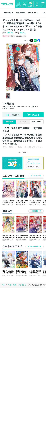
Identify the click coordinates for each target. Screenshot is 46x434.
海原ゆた (10, 33)
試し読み (15, 114)
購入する (35, 114)
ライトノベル (33, 12)
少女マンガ (22, 285)
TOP (4, 285)
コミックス (12, 285)
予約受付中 (8, 12)
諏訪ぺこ (23, 33)
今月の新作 (20, 12)
